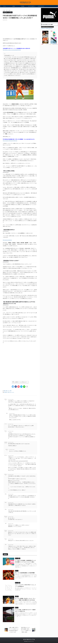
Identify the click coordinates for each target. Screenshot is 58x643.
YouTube (22, 6)
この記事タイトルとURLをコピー (20, 382)
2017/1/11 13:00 (10, 523)
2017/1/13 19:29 (10, 539)
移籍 (4, 390)
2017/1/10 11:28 (10, 424)
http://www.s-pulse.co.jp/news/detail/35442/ (12, 49)
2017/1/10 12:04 (10, 442)
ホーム (4, 6)
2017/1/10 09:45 (10, 399)
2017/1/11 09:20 (10, 509)
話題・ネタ (8, 390)
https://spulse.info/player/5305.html (10, 140)
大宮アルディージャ (10, 392)
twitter (13, 6)
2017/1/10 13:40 (10, 455)
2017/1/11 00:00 (11, 413)
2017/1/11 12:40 (10, 516)
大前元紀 (5, 392)
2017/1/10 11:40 (10, 431)
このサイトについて (41, 6)
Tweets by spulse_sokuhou (46, 28)
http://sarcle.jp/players (7, 240)
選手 (10, 390)
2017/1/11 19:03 (10, 530)
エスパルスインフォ (29, 639)
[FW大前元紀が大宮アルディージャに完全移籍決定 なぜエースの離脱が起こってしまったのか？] (21, 386)
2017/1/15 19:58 (10, 544)
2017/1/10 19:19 (11, 449)
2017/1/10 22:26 (10, 502)
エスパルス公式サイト (31, 6)
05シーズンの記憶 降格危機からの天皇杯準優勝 (25, 572)
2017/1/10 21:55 (10, 494)
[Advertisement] (20, 29)
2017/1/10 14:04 (10, 474)
